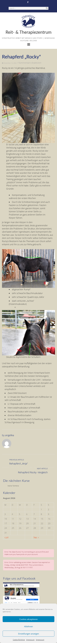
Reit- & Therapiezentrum (28, 32)
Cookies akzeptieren (28, 619)
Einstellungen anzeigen (28, 633)
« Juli (6, 537)
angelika (9, 435)
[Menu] (28, 44)
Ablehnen (28, 626)
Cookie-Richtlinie (19, 640)
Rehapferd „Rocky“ (21, 57)
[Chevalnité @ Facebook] (21, 583)
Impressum (30, 640)
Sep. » (36, 537)
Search (47, 8)
